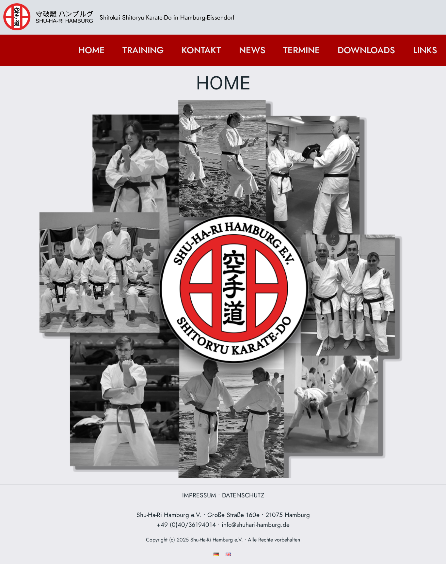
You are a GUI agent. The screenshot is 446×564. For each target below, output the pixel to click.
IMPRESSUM (199, 495)
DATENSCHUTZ (243, 495)
